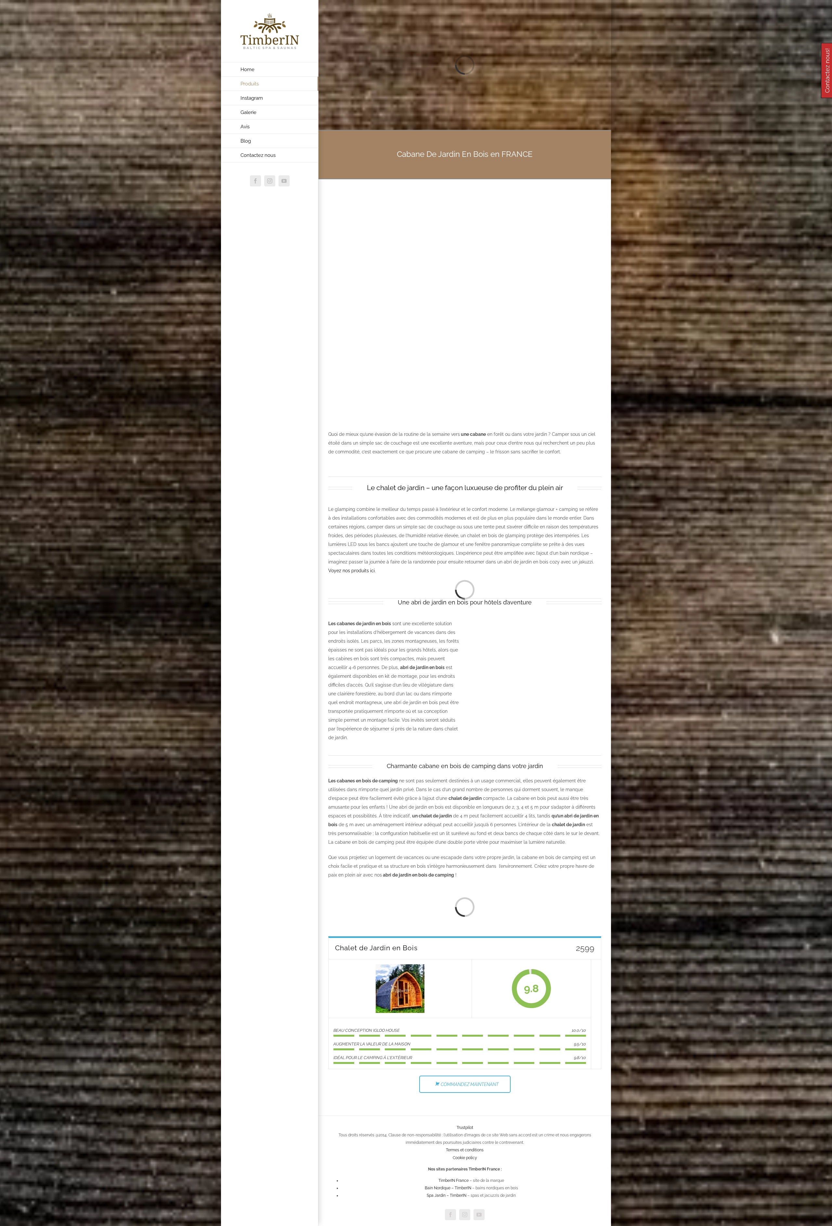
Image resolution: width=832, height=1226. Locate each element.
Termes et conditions (465, 1150)
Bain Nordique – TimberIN (448, 1188)
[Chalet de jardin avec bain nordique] (535, 623)
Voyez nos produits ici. (352, 570)
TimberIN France (453, 1180)
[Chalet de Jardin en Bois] (400, 988)
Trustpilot (465, 1127)
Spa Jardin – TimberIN (446, 1195)
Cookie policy (465, 1158)
